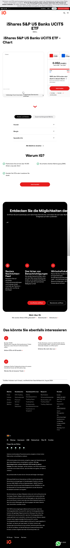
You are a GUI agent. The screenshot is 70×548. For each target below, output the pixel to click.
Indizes (9, 397)
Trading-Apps (30, 399)
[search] (64, 13)
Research (44, 391)
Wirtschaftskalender (47, 397)
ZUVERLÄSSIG (53, 95)
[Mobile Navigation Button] (67, 13)
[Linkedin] (8, 448)
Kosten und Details (23, 117)
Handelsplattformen (32, 391)
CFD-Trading (19, 395)
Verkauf (55, 55)
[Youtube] (20, 448)
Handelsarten (19, 391)
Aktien (9, 399)
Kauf (67, 55)
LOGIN (54, 8)
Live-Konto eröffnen (63, 8)
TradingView (30, 402)
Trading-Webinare (46, 404)
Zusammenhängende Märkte (44, 117)
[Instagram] (24, 448)
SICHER (59, 93)
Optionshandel (19, 397)
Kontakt (59, 391)
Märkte (9, 391)
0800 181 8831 (61, 397)
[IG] (4, 13)
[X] (12, 448)
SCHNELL (53, 93)
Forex (8, 395)
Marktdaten (44, 395)
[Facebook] (16, 448)
